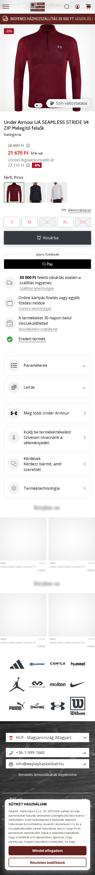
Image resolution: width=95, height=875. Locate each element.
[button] (47, 365)
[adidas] (17, 664)
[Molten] (58, 684)
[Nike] (78, 684)
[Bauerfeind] (37, 664)
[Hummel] (78, 664)
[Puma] (17, 706)
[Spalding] (37, 706)
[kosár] (88, 7)
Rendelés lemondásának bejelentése (47, 774)
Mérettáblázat (79, 210)
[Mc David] (37, 684)
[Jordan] (17, 684)
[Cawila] (58, 664)
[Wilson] (78, 706)
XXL (83, 222)
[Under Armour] (58, 706)
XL (65, 222)
